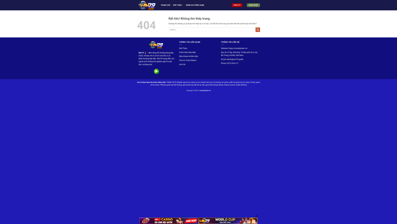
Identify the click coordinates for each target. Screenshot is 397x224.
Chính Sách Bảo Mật (187, 52)
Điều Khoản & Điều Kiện (188, 56)
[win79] (147, 5)
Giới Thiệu (183, 48)
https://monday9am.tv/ (238, 48)
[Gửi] (258, 29)
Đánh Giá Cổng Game (195, 5)
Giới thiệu (177, 5)
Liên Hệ (182, 64)
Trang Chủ (165, 5)
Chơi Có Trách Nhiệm (187, 60)
